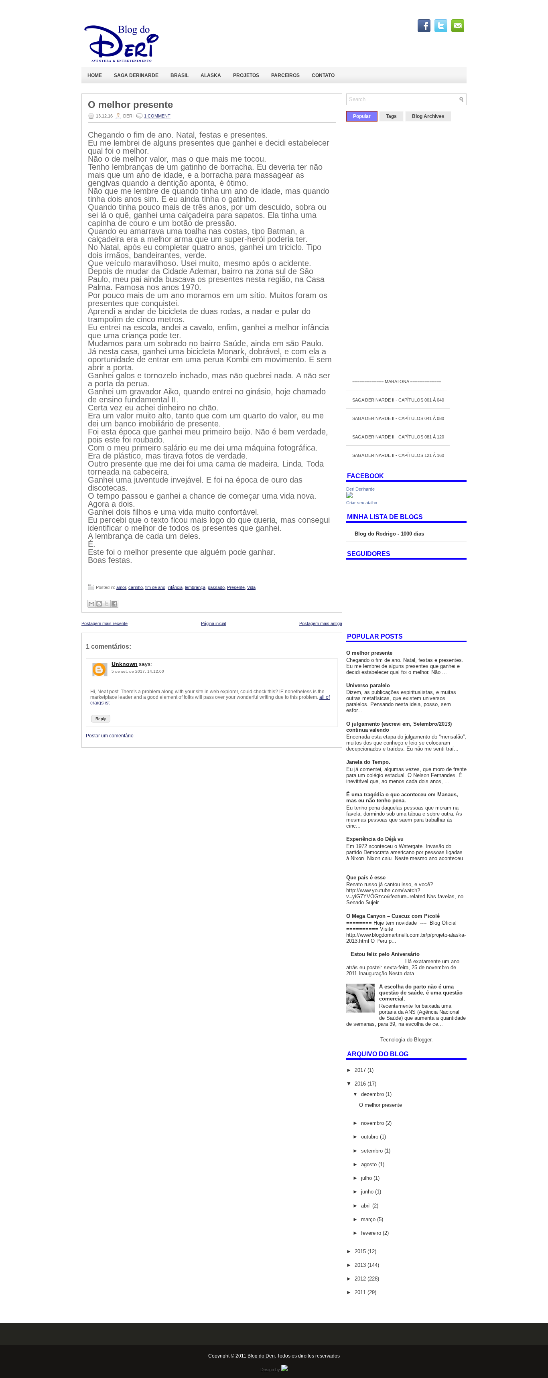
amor (121, 587)
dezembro (373, 1094)
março (369, 1219)
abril (366, 1206)
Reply (100, 718)
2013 (361, 1265)
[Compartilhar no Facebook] (114, 604)
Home (94, 75)
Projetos (246, 75)
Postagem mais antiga (320, 623)
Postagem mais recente (104, 623)
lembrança (195, 587)
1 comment (157, 116)
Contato (323, 75)
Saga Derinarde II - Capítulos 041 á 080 (398, 418)
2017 (361, 1070)
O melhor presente (130, 105)
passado (216, 587)
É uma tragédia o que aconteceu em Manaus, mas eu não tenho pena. (402, 797)
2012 (361, 1279)
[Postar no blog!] (99, 604)
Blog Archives (428, 116)
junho (368, 1192)
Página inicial (213, 623)
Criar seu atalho (361, 502)
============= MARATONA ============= (396, 381)
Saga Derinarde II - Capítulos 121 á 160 (398, 455)
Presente (236, 587)
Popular (362, 116)
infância (175, 587)
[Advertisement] (211, 804)
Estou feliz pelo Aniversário (385, 954)
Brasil (179, 75)
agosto (369, 1164)
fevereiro (372, 1233)
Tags (391, 116)
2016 (361, 1084)
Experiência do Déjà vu (375, 839)
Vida (251, 587)
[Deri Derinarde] (349, 496)
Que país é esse (366, 878)
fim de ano (155, 587)
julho (367, 1178)
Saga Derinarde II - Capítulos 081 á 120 (398, 436)
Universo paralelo (368, 685)
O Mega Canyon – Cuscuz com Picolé (393, 916)
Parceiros (285, 75)
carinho (135, 587)
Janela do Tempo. (368, 762)
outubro (370, 1137)
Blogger (422, 1040)
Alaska (211, 75)
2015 (361, 1251)
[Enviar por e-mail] (91, 604)
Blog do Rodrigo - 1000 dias (389, 534)
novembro (373, 1123)
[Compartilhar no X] (107, 604)
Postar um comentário (110, 736)
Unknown (125, 664)
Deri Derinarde (360, 489)
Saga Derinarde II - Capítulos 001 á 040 (398, 400)
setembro (372, 1151)
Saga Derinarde (136, 75)
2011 (361, 1292)
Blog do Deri (261, 1356)
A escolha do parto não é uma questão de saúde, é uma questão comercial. (421, 993)
